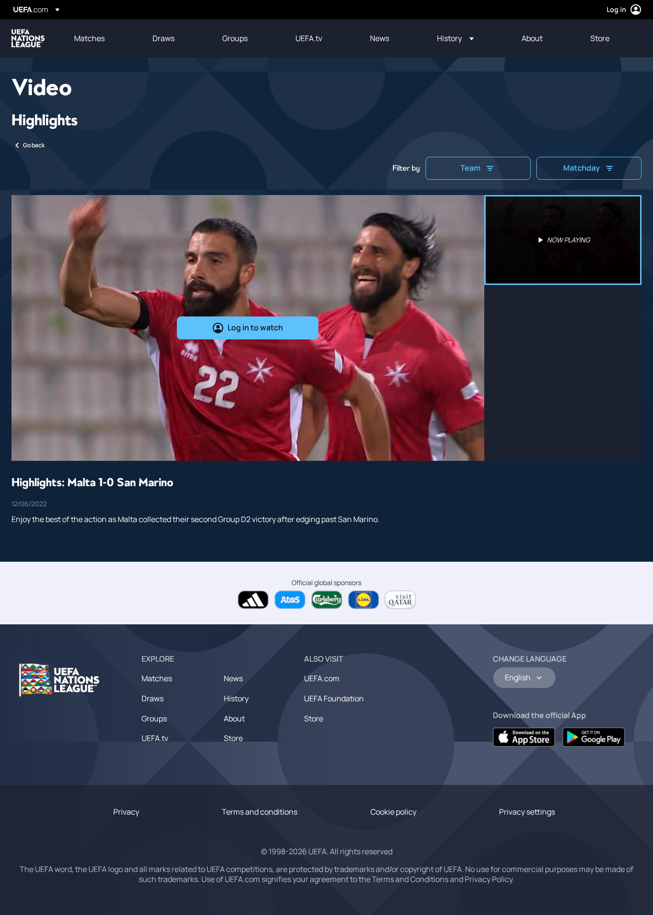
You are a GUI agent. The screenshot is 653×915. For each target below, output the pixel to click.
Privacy (126, 811)
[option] (563, 240)
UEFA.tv (154, 738)
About (234, 718)
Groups (154, 718)
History (236, 698)
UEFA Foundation (334, 698)
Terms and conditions (259, 811)
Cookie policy (393, 811)
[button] (455, 38)
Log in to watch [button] (255, 327)
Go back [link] (33, 145)
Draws (152, 698)
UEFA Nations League (28, 38)
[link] (89, 38)
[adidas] (253, 599)
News (233, 678)
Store (233, 738)
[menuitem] (101, 38)
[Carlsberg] (326, 599)
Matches (156, 678)
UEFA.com (321, 678)
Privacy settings (527, 811)
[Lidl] (363, 599)
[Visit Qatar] (400, 599)
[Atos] (289, 599)
